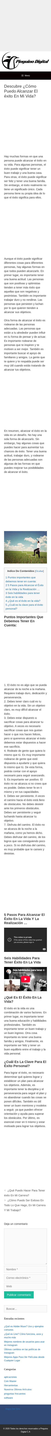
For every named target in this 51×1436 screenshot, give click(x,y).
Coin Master (10, 1381)
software (8, 1398)
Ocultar (39, 571)
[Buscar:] (25, 1309)
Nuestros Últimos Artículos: (18, 1389)
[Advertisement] (25, 25)
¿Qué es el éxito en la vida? (23, 600)
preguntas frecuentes (15, 1393)
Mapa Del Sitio (12, 1409)
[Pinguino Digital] (25, 61)
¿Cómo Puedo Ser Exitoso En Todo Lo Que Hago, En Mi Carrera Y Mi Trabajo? (25, 1205)
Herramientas (11, 1385)
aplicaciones (10, 1377)
